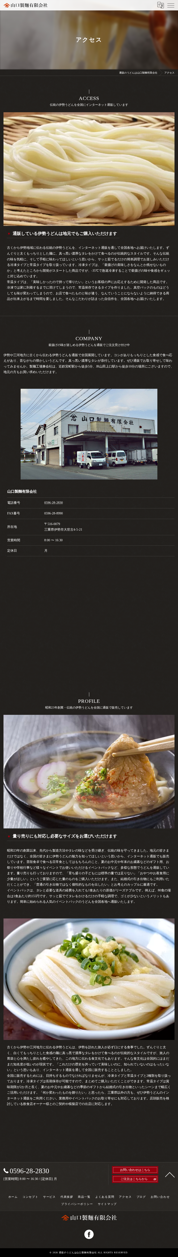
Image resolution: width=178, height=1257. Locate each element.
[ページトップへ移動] (170, 1174)
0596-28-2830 (53, 502)
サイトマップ (107, 1204)
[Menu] (171, 5)
